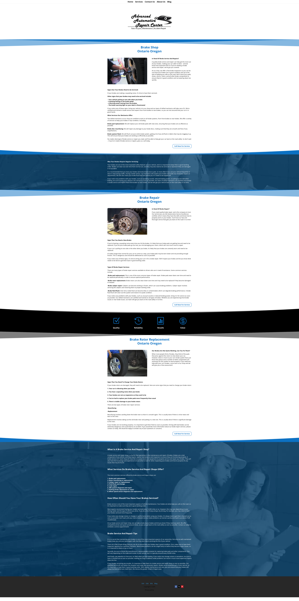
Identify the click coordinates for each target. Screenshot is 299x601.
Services (139, 2)
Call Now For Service (182, 146)
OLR (143, 583)
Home (130, 2)
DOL (151, 583)
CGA (147, 583)
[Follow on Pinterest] (182, 586)
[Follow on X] (179, 586)
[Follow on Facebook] (176, 586)
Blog (169, 2)
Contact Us (150, 2)
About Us (161, 2)
